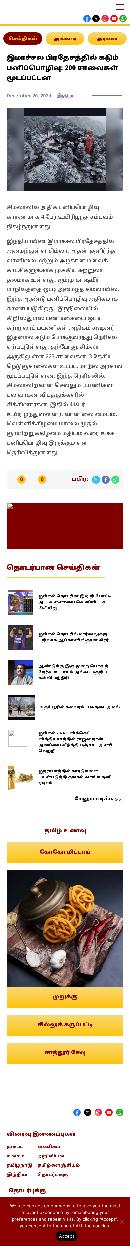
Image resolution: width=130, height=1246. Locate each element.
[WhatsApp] (115, 480)
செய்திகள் (22, 39)
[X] (96, 480)
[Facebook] (106, 480)
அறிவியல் (50, 1156)
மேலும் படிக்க (93, 799)
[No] (121, 1221)
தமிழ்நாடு (19, 1165)
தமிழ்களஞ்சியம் (58, 1165)
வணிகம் (48, 1147)
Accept (66, 1236)
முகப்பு (15, 1147)
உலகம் (16, 1156)
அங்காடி (65, 39)
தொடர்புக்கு (52, 1175)
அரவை (107, 39)
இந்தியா (65, 95)
